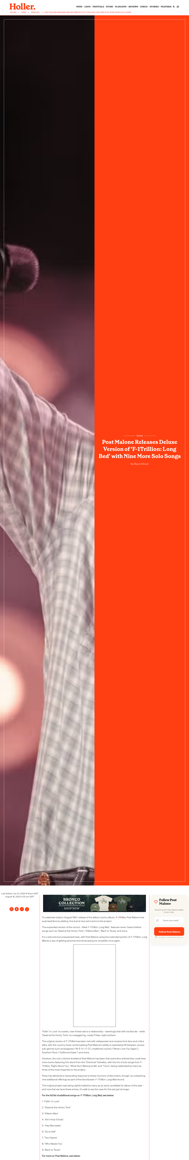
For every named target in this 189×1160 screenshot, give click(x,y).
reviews (133, 6)
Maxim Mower (141, 463)
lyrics (143, 6)
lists (87, 6)
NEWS (23, 12)
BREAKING (35, 12)
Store (109, 6)
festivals (98, 6)
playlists (120, 6)
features (166, 6)
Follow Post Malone (169, 931)
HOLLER (13, 12)
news (79, 6)
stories (154, 6)
